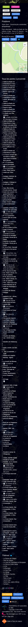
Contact (5, 601)
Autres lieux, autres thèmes (11, 582)
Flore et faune (7, 578)
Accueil (6, 6)
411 (2, 111)
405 (2, 172)
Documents (15, 10)
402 (2, 203)
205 (2, 332)
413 (2, 131)
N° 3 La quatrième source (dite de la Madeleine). (9, 223)
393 (2, 338)
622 (2, 217)
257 (2, 475)
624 (2, 249)
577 (2, 298)
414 (2, 144)
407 (2, 97)
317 (2, 542)
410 (2, 123)
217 (2, 237)
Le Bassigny (6, 568)
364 (2, 375)
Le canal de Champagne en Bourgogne (14, 562)
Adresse (5, 39)
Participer (6, 598)
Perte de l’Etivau (10, 300)
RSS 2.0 (13, 601)
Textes (13, 39)
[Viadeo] (12, 588)
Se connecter (7, 594)
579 (2, 261)
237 (2, 243)
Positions (16, 14)
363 (2, 503)
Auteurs (6, 14)
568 (2, 430)
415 (2, 152)
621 (2, 164)
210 (2, 357)
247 (2, 521)
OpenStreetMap (20, 72)
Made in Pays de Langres (14, 621)
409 (2, 89)
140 (2, 404)
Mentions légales (17, 598)
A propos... (6, 584)
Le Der (5, 566)
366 (2, 418)
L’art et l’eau (6, 580)
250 (2, 448)
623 (2, 229)
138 (2, 438)
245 (2, 515)
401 (2, 198)
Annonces (15, 6)
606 (2, 481)
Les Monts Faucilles (9, 574)
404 (2, 184)
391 (2, 343)
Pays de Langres (8, 560)
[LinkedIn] (6, 588)
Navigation (7, 17)
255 (2, 304)
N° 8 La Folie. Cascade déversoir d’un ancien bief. (10, 255)
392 (2, 278)
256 (2, 312)
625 (2, 381)
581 (2, 387)
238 (2, 292)
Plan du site (17, 594)
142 (2, 369)
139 (2, 412)
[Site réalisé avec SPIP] (4, 614)
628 (2, 363)
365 (2, 399)
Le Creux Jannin (10, 493)
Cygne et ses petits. (11, 499)
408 (2, 83)
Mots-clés (20, 36)
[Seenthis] (9, 588)
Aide (15, 17)
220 (2, 284)
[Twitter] (11, 588)
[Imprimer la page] (8, 588)
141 (2, 454)
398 (2, 548)
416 (2, 190)
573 (2, 532)
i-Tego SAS (10, 616)
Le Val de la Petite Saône (10, 564)
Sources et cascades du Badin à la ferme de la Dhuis (9, 267)
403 (2, 178)
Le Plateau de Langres (9, 558)
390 (2, 273)
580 (2, 349)
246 (2, 527)
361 (2, 424)
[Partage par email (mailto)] (3, 588)
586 (2, 326)
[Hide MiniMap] (25, 70)
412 (2, 139)
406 (2, 105)
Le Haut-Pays (7, 570)
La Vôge (5, 576)
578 (2, 209)
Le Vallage (6, 572)
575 (2, 489)
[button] (4, 44)
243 (2, 509)
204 (2, 460)
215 (2, 497)
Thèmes (6, 10)
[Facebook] (5, 588)
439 (2, 320)
